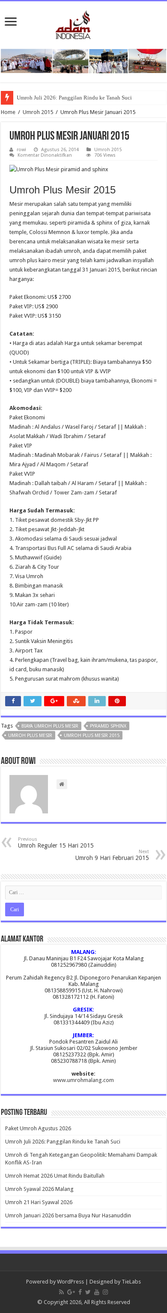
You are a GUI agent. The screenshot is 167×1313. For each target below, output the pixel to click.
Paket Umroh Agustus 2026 (38, 1128)
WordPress (70, 1281)
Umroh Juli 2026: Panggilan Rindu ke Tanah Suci (74, 97)
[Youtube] (96, 1292)
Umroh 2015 (38, 112)
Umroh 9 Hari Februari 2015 (112, 855)
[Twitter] (88, 1292)
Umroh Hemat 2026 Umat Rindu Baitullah (54, 1176)
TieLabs (131, 1281)
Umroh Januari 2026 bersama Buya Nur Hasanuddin (68, 1215)
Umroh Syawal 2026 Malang (39, 1189)
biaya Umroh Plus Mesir (49, 726)
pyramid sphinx (108, 726)
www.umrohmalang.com (83, 1080)
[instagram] (105, 1292)
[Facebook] (80, 1292)
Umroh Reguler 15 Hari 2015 (56, 842)
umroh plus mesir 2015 (91, 735)
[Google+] (71, 1292)
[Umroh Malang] (83, 23)
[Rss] (61, 1292)
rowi (21, 149)
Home (8, 112)
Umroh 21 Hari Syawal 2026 (38, 1202)
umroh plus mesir (30, 735)
